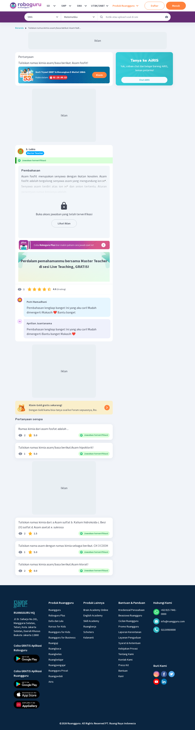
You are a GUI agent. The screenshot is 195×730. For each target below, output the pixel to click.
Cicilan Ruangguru (128, 621)
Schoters (88, 632)
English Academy (93, 615)
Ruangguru (55, 610)
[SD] (54, 5)
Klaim (99, 75)
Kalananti (88, 637)
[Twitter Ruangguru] (172, 674)
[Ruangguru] (20, 604)
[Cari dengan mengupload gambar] (167, 17)
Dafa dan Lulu (56, 621)
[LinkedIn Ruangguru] (164, 682)
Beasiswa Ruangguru (130, 615)
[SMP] (70, 5)
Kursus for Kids (57, 626)
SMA (79, 5)
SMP (63, 5)
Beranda (19, 27)
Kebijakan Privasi (128, 648)
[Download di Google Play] (28, 659)
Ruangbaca (55, 648)
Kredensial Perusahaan (131, 610)
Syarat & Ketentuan (129, 643)
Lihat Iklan (64, 223)
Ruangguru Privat (58, 670)
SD (48, 5)
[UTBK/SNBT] (107, 5)
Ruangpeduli (56, 676)
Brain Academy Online (95, 610)
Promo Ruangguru (128, 626)
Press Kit (123, 665)
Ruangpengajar (57, 665)
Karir (121, 676)
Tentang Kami (126, 654)
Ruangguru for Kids (59, 632)
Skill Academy (91, 621)
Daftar (154, 5)
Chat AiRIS (144, 79)
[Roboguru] (26, 6)
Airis (51, 681)
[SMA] (85, 5)
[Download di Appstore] (28, 694)
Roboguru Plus (57, 615)
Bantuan (123, 670)
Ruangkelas (55, 654)
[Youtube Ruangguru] (156, 682)
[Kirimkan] (101, 17)
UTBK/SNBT (98, 5)
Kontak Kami (125, 659)
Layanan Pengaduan (129, 637)
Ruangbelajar (56, 659)
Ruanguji (53, 643)
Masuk (176, 5)
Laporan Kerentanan (129, 632)
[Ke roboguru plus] (64, 245)
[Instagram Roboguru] (156, 674)
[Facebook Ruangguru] (164, 674)
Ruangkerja (89, 626)
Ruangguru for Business (62, 637)
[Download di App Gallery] (28, 704)
